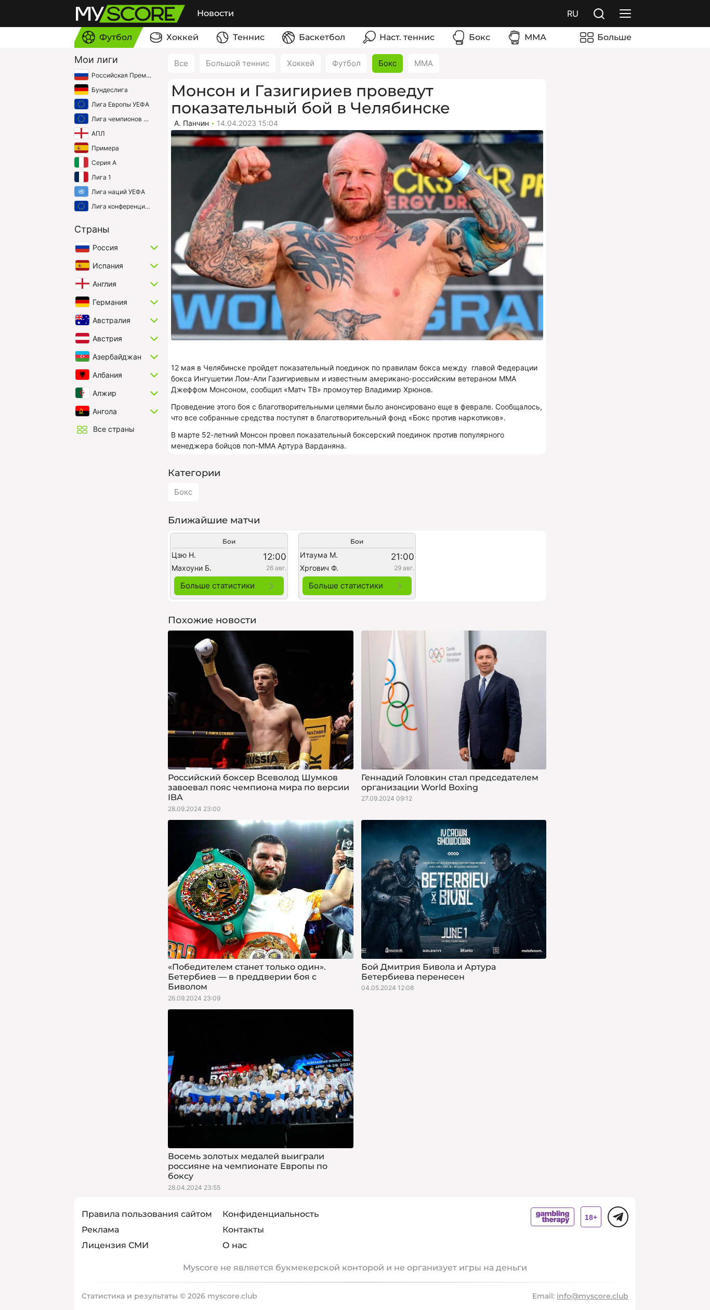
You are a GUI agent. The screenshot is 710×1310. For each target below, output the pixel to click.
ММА (423, 63)
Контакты (243, 1230)
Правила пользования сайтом (147, 1214)
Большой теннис (237, 63)
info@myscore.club (592, 1296)
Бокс (387, 63)
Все (181, 63)
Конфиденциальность (270, 1214)
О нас (234, 1245)
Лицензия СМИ (115, 1245)
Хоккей (300, 63)
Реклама (100, 1230)
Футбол (346, 63)
